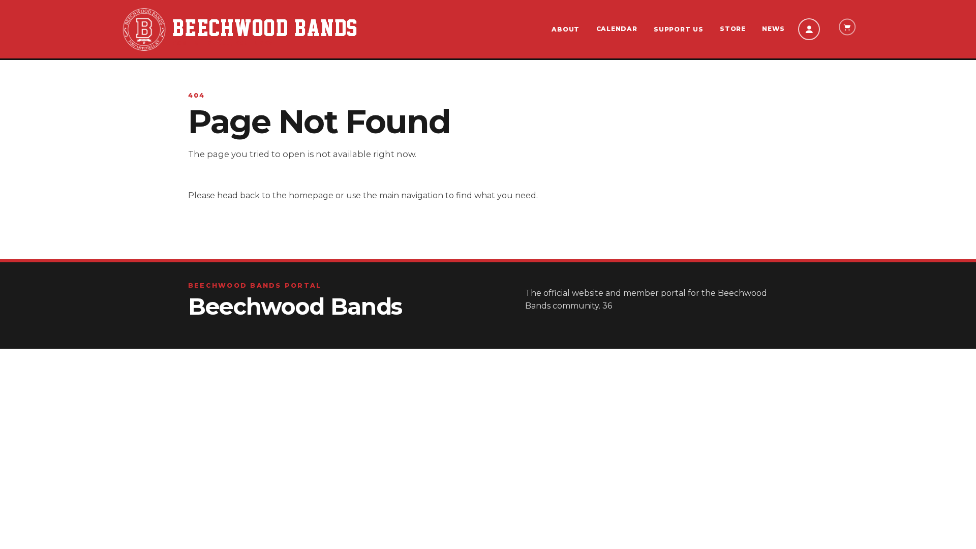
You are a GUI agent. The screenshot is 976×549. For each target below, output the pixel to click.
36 (607, 306)
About (566, 29)
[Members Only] (808, 29)
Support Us (678, 29)
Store (733, 29)
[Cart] (847, 27)
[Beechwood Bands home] (144, 29)
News (773, 29)
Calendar (616, 29)
